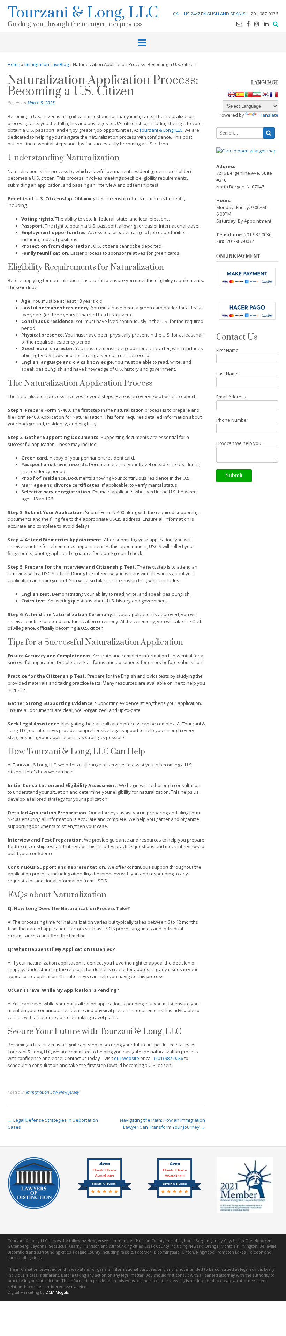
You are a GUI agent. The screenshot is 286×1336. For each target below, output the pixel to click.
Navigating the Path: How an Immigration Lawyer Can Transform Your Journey (162, 1123)
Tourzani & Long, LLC (83, 11)
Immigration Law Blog (46, 64)
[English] (232, 94)
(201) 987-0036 (168, 1058)
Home (14, 64)
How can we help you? (239, 443)
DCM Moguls (57, 1292)
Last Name (227, 373)
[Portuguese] (249, 94)
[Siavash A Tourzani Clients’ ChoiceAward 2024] (175, 1197)
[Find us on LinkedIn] (266, 24)
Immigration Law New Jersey (52, 1092)
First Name (227, 350)
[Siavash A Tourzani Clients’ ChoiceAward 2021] (104, 1197)
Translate (268, 115)
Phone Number (232, 420)
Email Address (231, 396)
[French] (274, 94)
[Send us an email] (239, 24)
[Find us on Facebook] (248, 24)
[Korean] (265, 94)
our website (126, 1058)
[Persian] (257, 94)
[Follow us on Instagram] (256, 24)
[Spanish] (240, 94)
